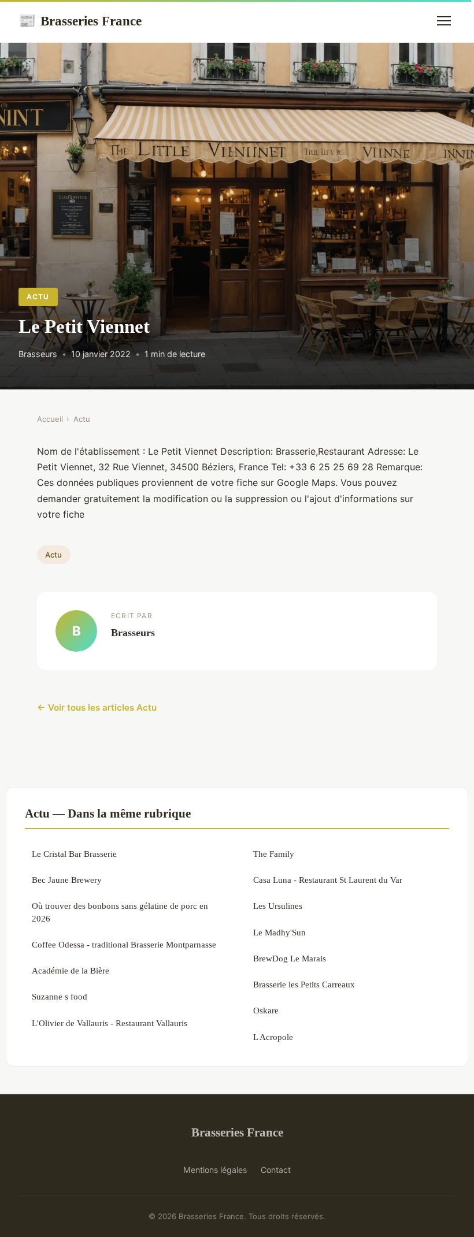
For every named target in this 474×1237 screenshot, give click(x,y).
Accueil (50, 419)
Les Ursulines (277, 906)
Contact (276, 1170)
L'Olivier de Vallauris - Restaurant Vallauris (109, 1023)
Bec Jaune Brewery (67, 880)
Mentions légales (215, 1170)
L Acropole (273, 1037)
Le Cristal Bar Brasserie (74, 854)
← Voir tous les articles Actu (97, 707)
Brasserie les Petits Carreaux (304, 984)
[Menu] (444, 21)
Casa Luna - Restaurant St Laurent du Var (327, 880)
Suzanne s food (59, 996)
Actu (38, 296)
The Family (273, 854)
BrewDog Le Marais (289, 958)
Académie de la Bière (70, 970)
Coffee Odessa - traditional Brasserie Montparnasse (124, 944)
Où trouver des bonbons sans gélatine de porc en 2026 (120, 912)
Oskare (266, 1010)
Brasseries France (80, 20)
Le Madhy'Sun (279, 932)
